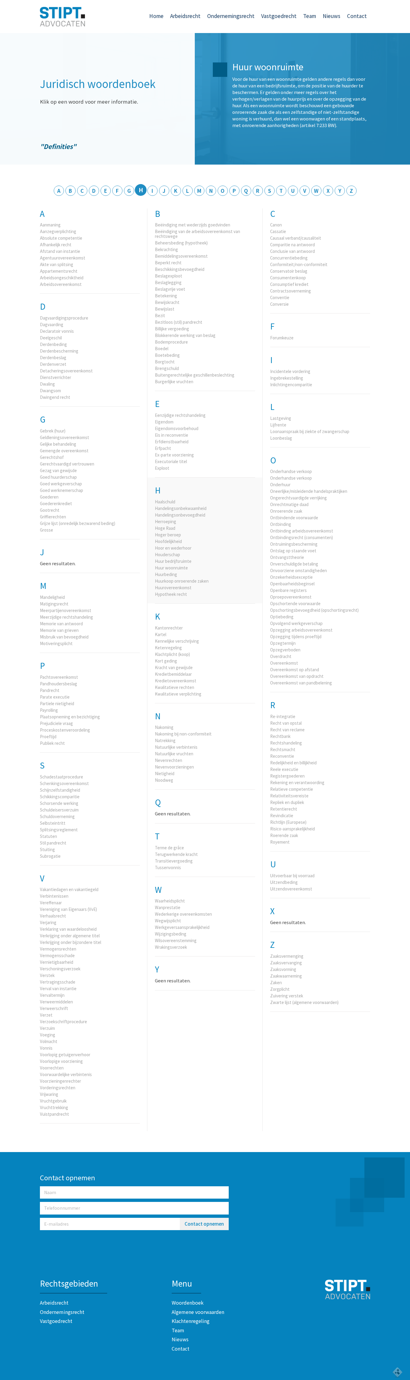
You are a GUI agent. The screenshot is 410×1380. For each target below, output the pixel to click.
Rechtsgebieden (69, 1283)
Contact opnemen (204, 1224)
